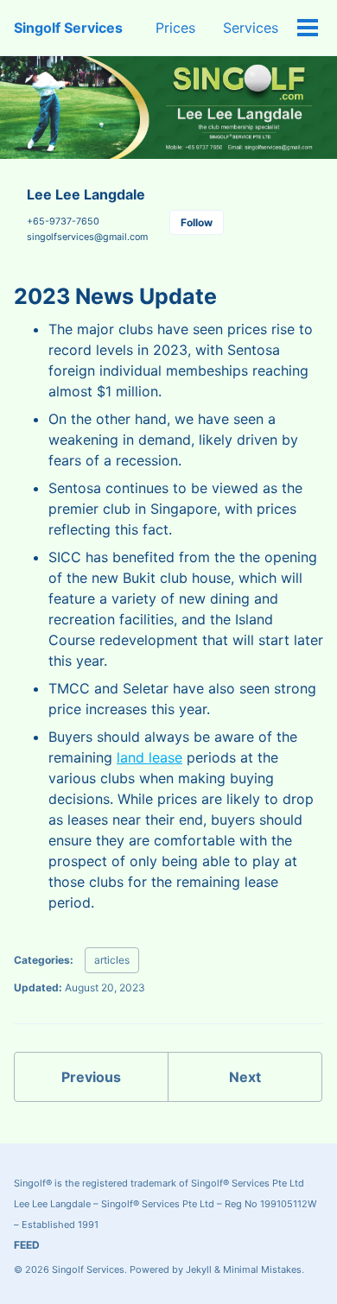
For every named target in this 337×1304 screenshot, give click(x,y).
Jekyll (199, 1269)
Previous (91, 1077)
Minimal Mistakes (262, 1269)
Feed (27, 1244)
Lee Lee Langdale (86, 194)
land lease (149, 757)
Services (250, 27)
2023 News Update (115, 296)
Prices (175, 27)
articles (112, 959)
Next (245, 1077)
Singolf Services (68, 27)
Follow (197, 222)
